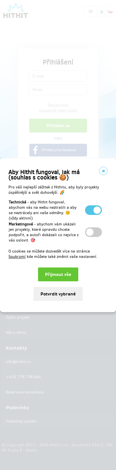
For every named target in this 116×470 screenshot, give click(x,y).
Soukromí (17, 256)
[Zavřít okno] (103, 171)
